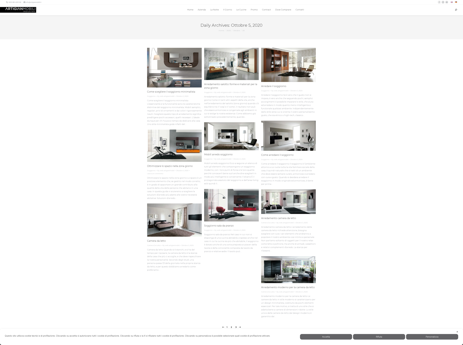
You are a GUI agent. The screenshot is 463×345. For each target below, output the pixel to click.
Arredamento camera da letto (278, 218)
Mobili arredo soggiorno (218, 154)
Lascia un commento (155, 173)
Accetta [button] (326, 336)
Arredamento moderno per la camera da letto (288, 287)
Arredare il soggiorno (273, 86)
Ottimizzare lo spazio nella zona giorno (170, 166)
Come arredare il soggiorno (277, 154)
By (165, 96)
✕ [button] (457, 332)
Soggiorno (151, 96)
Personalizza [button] (432, 336)
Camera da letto (156, 240)
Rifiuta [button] (379, 336)
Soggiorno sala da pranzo (219, 225)
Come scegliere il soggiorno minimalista (171, 91)
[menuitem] (452, 2)
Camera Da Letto (268, 223)
